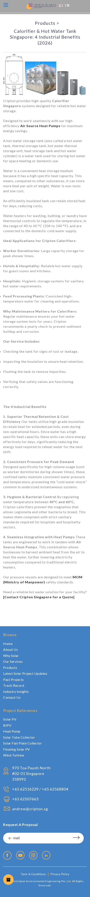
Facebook (7, 855)
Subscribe (72, 836)
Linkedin (46, 855)
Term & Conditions (33, 874)
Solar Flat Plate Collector (22, 743)
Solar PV (9, 719)
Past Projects (13, 679)
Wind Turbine (13, 755)
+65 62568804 (55, 789)
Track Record (13, 685)
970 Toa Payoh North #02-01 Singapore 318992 (31, 773)
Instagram (33, 855)
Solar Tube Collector (19, 737)
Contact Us (12, 697)
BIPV (7, 725)
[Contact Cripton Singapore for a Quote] (39, 597)
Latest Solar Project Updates (25, 673)
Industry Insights (16, 691)
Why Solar (11, 656)
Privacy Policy (60, 874)
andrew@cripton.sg (30, 808)
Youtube (20, 855)
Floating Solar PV (16, 749)
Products (45, 23)
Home (8, 644)
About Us (10, 649)
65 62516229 (27, 789)
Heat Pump (12, 731)
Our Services (13, 661)
